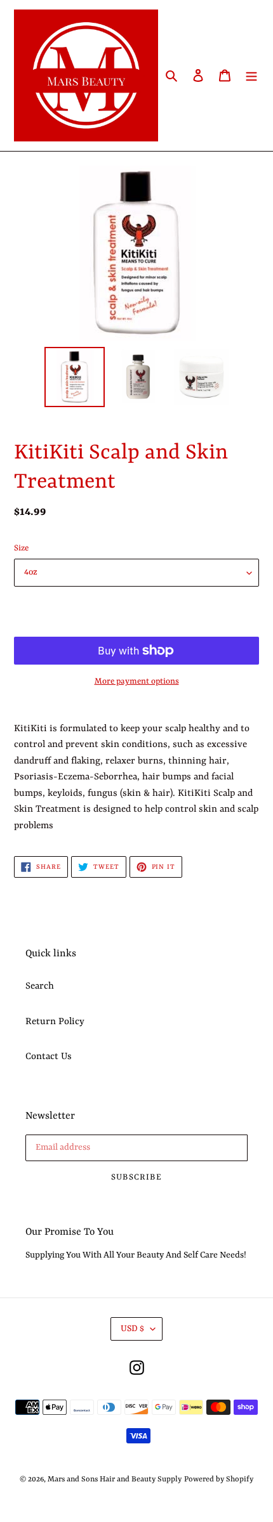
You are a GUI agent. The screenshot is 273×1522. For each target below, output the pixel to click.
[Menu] (251, 75)
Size (21, 548)
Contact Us (48, 1056)
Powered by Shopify (218, 1479)
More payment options (137, 681)
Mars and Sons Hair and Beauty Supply (115, 1479)
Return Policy (54, 1022)
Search (39, 986)
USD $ (132, 1329)
